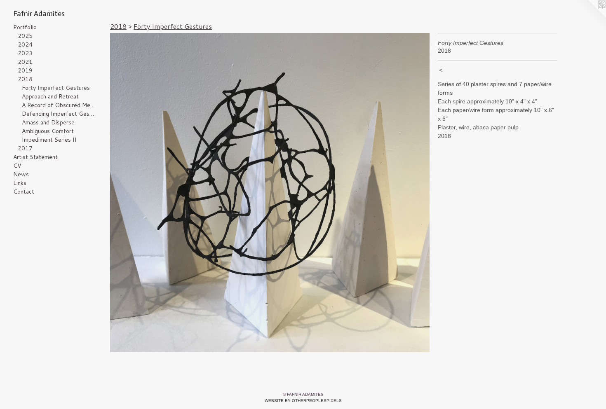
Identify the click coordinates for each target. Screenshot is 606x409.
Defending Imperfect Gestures (59, 114)
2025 (25, 36)
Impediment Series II (49, 140)
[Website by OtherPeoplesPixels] (589, 16)
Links (19, 183)
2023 (25, 53)
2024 (25, 44)
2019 (25, 70)
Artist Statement (35, 157)
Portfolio (25, 27)
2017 (25, 148)
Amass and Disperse (48, 122)
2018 (25, 79)
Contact (23, 191)
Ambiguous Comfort (48, 131)
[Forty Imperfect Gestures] (270, 192)
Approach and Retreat (50, 96)
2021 (25, 62)
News (21, 174)
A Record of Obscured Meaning (59, 105)
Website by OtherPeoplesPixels (303, 400)
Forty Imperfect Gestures (56, 88)
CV (17, 165)
